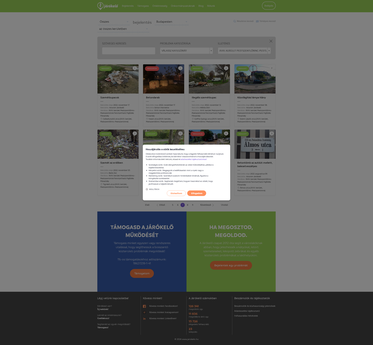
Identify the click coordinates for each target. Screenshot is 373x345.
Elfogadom (196, 193)
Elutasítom (176, 193)
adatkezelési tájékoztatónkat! (194, 159)
